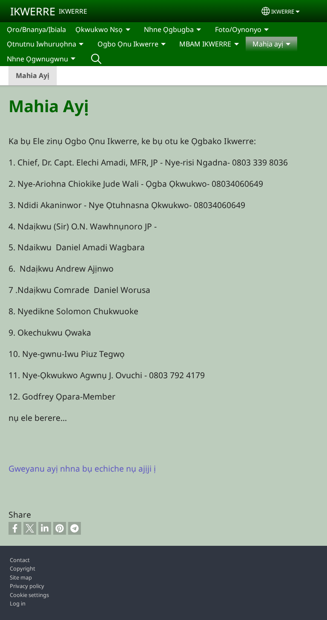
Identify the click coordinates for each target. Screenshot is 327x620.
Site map (21, 577)
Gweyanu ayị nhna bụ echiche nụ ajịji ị (82, 468)
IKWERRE (32, 11)
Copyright (22, 568)
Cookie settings (29, 595)
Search (96, 59)
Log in (18, 603)
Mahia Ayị (32, 75)
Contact (20, 560)
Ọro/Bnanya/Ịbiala (36, 29)
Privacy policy (27, 586)
